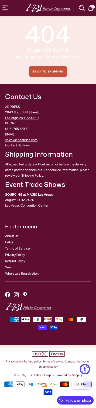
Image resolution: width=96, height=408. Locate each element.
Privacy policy (14, 361)
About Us (12, 236)
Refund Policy (15, 261)
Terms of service (53, 361)
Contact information (77, 361)
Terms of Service (17, 248)
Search (10, 267)
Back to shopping (48, 71)
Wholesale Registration (22, 274)
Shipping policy (48, 366)
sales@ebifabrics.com (21, 140)
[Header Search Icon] (82, 8)
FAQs (9, 242)
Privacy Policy (15, 255)
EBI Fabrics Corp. (39, 375)
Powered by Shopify (68, 375)
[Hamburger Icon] (5, 8)
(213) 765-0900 (16, 129)
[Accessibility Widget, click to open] (85, 369)
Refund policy (32, 361)
